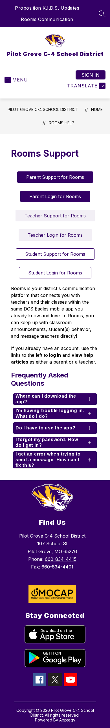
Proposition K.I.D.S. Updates (47, 8)
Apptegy (67, 719)
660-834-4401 (57, 567)
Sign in (91, 75)
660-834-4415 (60, 559)
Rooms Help (61, 122)
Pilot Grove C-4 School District (43, 109)
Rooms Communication (47, 19)
